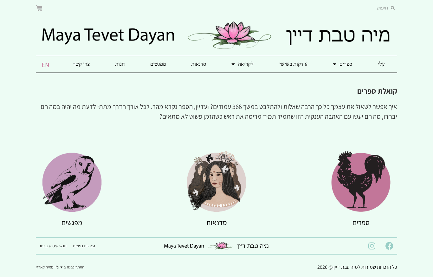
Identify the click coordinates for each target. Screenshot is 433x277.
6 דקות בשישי (293, 64)
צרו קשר (81, 64)
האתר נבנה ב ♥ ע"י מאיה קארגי (60, 267)
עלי (381, 64)
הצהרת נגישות (84, 246)
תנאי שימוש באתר (53, 246)
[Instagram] (372, 246)
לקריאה (246, 64)
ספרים (345, 64)
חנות (120, 64)
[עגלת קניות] (39, 8)
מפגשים (158, 64)
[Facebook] (389, 246)
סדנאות (198, 64)
